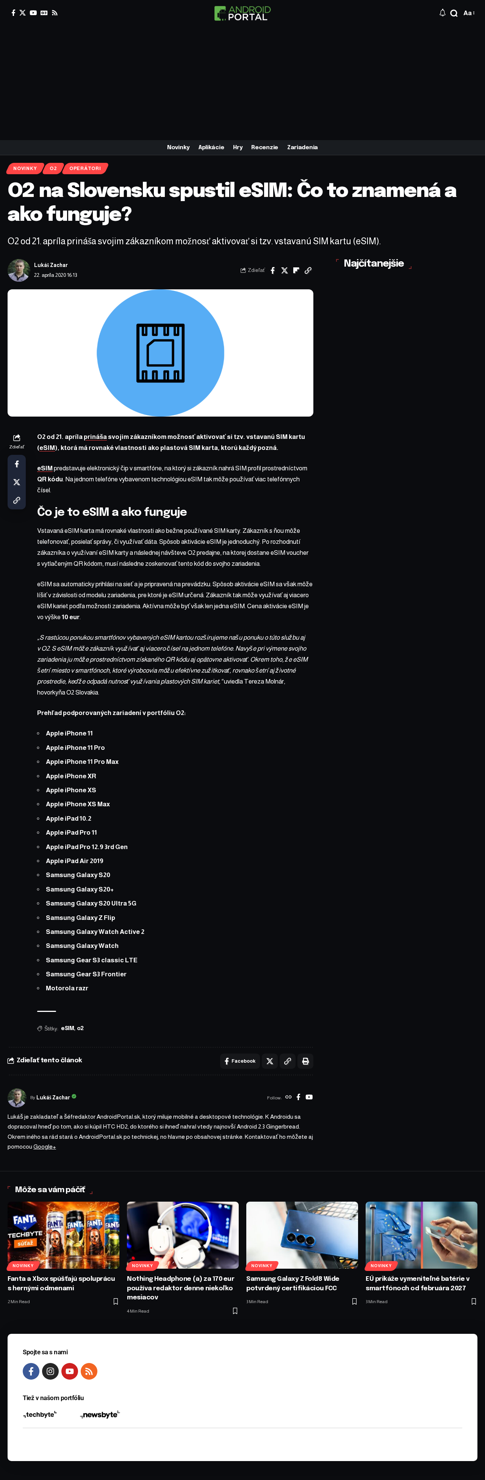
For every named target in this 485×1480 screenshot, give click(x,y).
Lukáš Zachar (51, 265)
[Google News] (44, 12)
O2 (53, 168)
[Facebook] (13, 12)
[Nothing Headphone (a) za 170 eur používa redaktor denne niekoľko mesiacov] (183, 1235)
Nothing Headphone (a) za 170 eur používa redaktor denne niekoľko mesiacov (180, 1288)
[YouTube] (33, 12)
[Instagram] (50, 1371)
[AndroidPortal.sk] (242, 13)
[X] (22, 12)
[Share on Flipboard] (296, 270)
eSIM (47, 447)
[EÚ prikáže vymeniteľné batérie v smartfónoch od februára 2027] (421, 1235)
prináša (95, 436)
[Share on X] (284, 270)
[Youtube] (69, 1371)
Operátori (85, 168)
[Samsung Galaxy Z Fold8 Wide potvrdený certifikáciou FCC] (302, 1235)
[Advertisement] (242, 83)
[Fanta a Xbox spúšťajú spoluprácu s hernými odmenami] (63, 1235)
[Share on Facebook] (273, 270)
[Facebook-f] (31, 1371)
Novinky (25, 168)
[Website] (289, 1098)
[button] (454, 13)
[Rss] (55, 12)
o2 (80, 1028)
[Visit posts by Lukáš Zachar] (19, 270)
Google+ (44, 1146)
